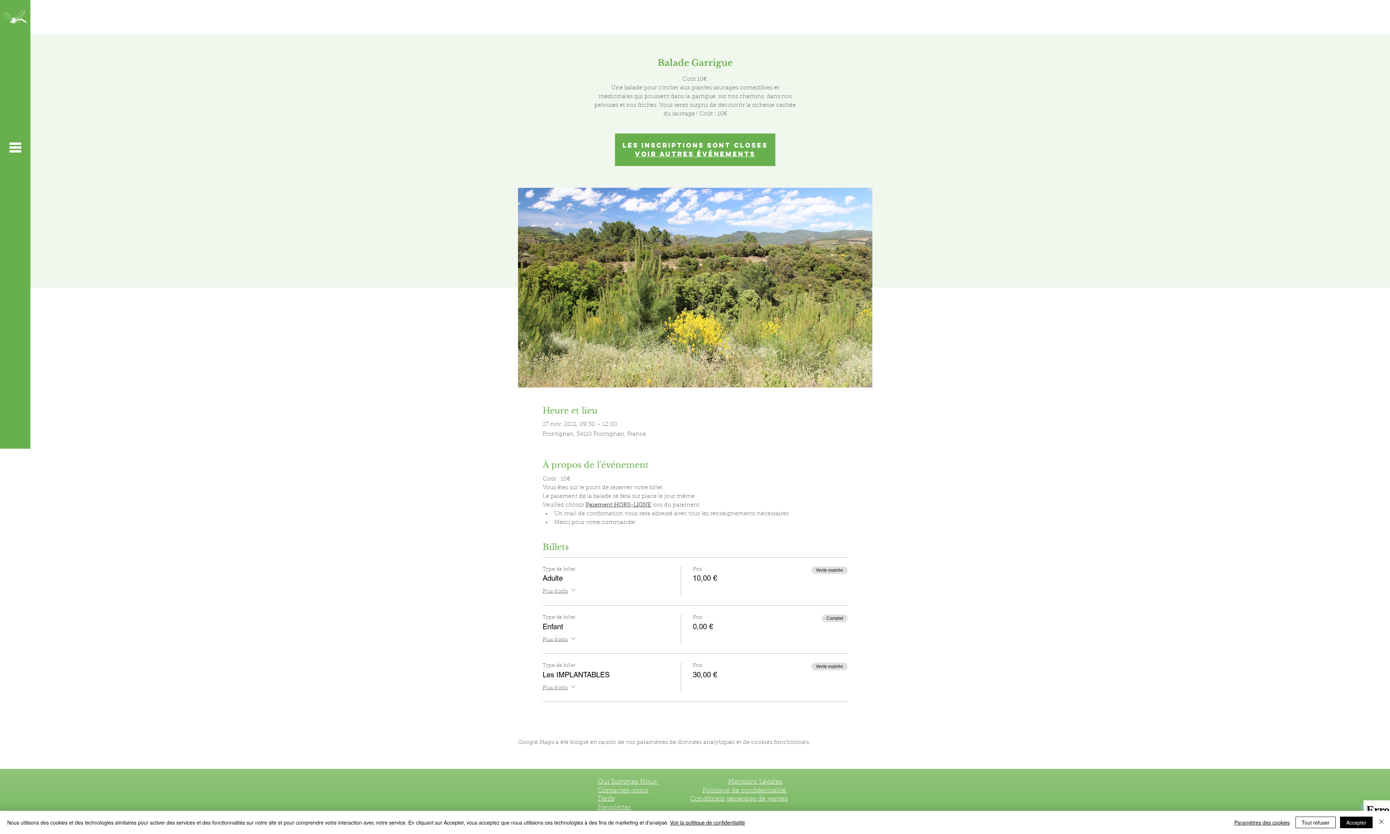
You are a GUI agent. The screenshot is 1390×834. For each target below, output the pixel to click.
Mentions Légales (755, 782)
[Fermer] (1381, 822)
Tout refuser (1316, 822)
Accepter (1356, 822)
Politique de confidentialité (745, 791)
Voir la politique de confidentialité (707, 822)
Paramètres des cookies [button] (1262, 822)
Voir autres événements (695, 154)
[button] (15, 147)
